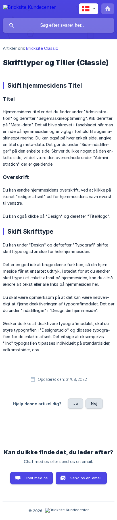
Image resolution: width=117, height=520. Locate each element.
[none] (29, 8)
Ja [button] (75, 403)
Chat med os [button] (36, 478)
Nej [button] (94, 403)
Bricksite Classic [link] (42, 48)
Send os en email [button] (85, 478)
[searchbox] (58, 25)
